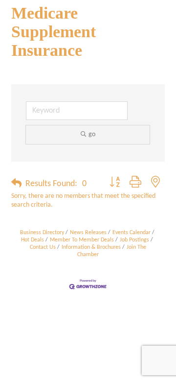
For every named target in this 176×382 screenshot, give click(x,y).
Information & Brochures (91, 247)
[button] (16, 184)
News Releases (88, 233)
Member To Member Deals (82, 240)
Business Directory (42, 233)
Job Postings (134, 240)
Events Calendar (131, 233)
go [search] (91, 134)
